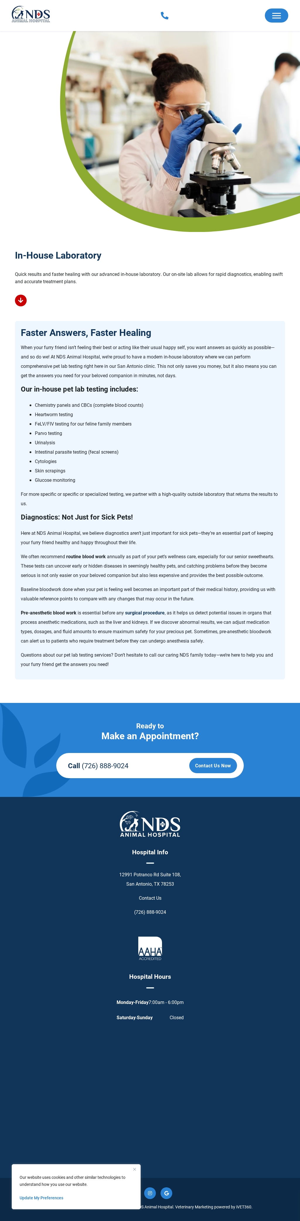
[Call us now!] (157, 15)
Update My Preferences (41, 1197)
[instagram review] (150, 1193)
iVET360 (243, 1207)
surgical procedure (145, 612)
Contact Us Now (213, 765)
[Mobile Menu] (276, 15)
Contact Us (150, 898)
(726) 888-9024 (105, 765)
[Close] (134, 1169)
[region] (76, 1186)
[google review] (166, 1193)
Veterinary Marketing (194, 1207)
